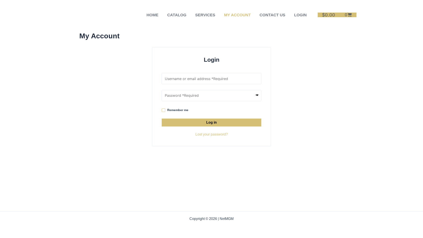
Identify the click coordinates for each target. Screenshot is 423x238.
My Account (237, 15)
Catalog (176, 15)
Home (152, 15)
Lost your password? (211, 134)
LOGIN (300, 15)
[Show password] (257, 95)
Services (205, 15)
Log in (211, 122)
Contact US (272, 15)
